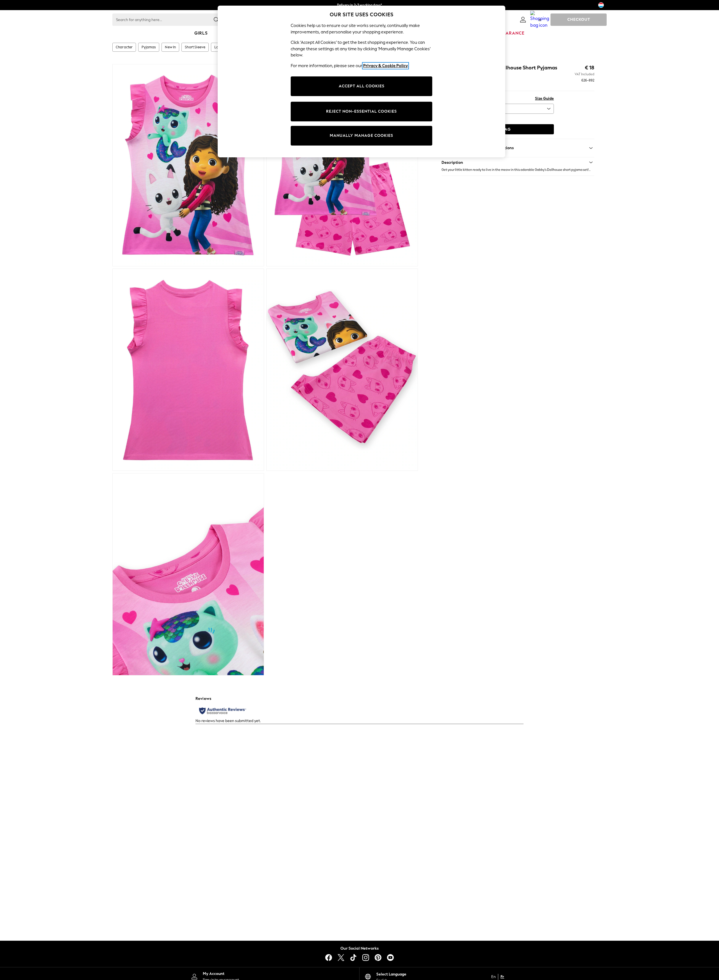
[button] (518, 162)
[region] (361, 81)
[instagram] (366, 957)
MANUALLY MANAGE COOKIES (361, 135)
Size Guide (544, 98)
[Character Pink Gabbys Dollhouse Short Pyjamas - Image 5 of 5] (188, 574)
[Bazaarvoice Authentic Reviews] (222, 711)
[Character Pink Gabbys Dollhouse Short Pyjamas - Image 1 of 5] (188, 165)
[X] (341, 957)
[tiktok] (353, 957)
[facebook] (328, 957)
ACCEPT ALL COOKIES (361, 86)
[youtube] (390, 957)
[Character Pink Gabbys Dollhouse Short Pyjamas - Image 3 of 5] (188, 370)
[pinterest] (378, 957)
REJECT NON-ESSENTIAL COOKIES (361, 111)
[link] (523, 19)
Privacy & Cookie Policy (385, 65)
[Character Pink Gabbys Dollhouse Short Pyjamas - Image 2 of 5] (342, 165)
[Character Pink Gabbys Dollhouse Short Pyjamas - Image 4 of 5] (342, 370)
